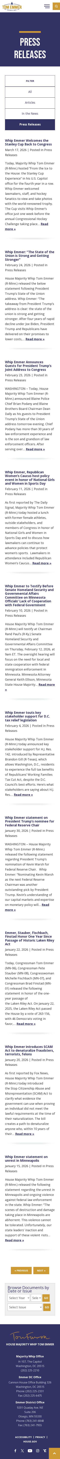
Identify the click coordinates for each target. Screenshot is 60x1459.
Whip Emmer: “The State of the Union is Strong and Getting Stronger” (29, 256)
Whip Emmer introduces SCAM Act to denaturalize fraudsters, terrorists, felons (29, 1050)
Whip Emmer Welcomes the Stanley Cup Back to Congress (28, 142)
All (30, 92)
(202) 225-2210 (30, 1370)
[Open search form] (56, 6)
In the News (30, 113)
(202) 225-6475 (33, 1395)
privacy (40, 1437)
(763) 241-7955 (33, 1425)
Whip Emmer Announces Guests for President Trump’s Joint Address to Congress (28, 366)
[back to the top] (54, 1453)
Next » (41, 1270)
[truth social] (44, 1451)
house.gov (30, 1441)
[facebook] (15, 1451)
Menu (47, 7)
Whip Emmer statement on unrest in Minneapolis (26, 1158)
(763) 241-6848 (35, 1421)
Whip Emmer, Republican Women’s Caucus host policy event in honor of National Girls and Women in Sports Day (30, 478)
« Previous (21, 1270)
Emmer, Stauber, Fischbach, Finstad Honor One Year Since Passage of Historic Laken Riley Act (29, 938)
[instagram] (37, 1451)
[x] (22, 1451)
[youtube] (30, 1451)
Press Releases (30, 124)
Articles (30, 102)
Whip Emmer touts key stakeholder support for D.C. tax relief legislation (27, 716)
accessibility (23, 1437)
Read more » (35, 339)
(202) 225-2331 (35, 1391)
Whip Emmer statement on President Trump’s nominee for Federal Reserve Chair (29, 821)
